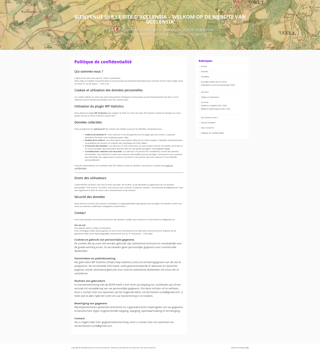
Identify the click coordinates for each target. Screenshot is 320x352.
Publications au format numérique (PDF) (218, 85)
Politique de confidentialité (212, 133)
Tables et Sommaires (210, 97)
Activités (204, 71)
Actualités (205, 76)
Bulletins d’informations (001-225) (215, 109)
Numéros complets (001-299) (214, 105)
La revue (204, 102)
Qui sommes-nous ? (209, 117)
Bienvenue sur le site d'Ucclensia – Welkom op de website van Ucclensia (160, 19)
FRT (247, 348)
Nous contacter (207, 127)
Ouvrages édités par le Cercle (214, 81)
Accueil (204, 66)
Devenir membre (208, 122)
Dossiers (205, 92)
